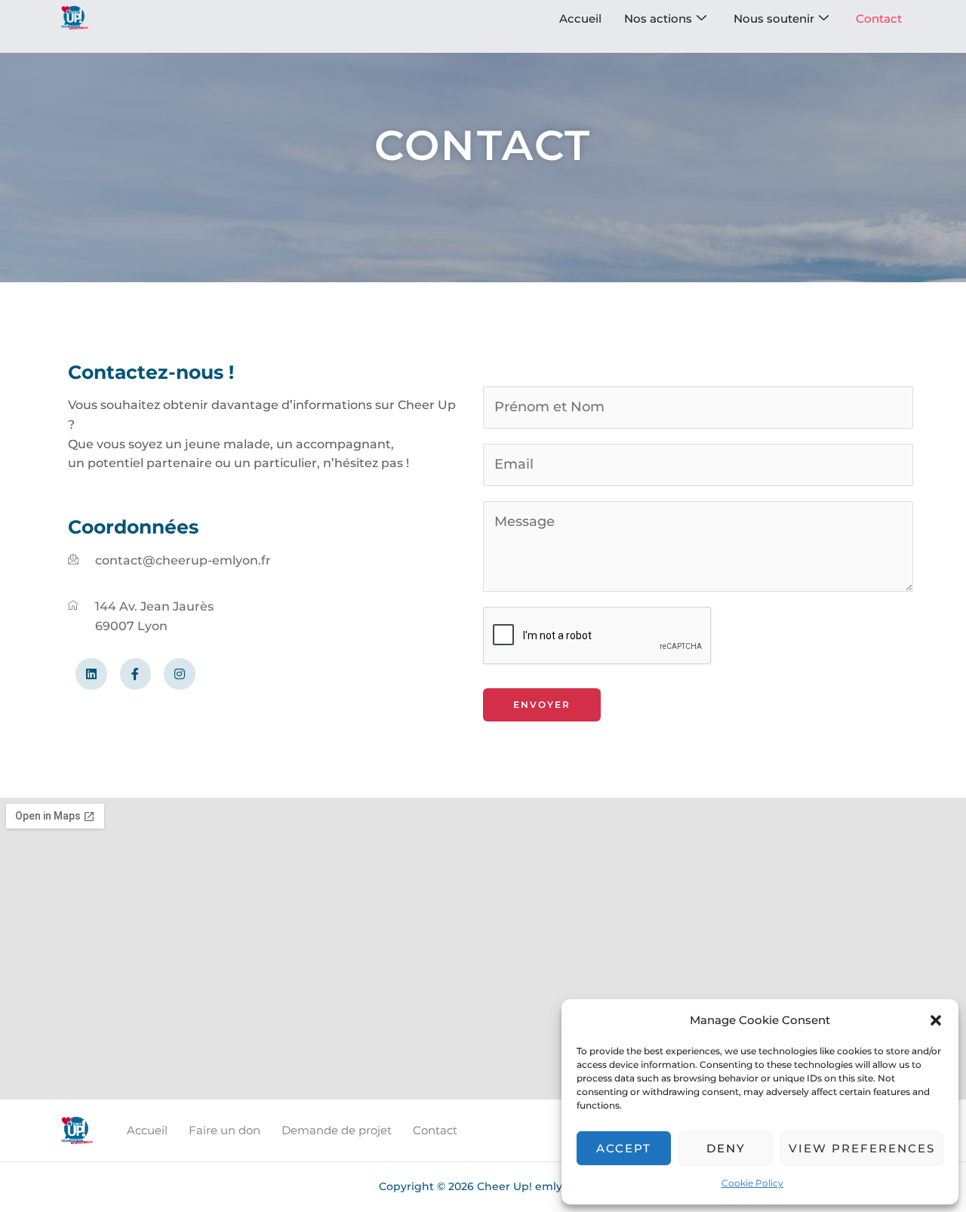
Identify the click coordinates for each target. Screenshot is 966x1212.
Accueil (580, 18)
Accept (623, 1148)
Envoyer (542, 704)
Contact (879, 18)
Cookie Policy (752, 1183)
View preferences (862, 1148)
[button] (935, 1020)
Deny (726, 1148)
